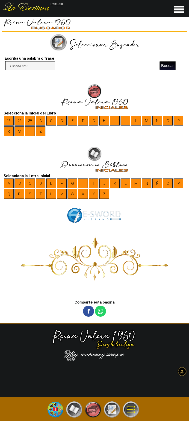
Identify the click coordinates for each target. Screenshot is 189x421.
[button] (88, 311)
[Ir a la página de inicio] (32, 10)
